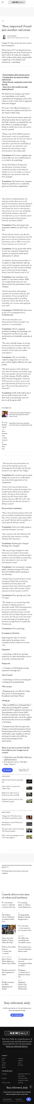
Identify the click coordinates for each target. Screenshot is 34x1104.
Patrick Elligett (12, 36)
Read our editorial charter (17, 1046)
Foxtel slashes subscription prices (16, 75)
